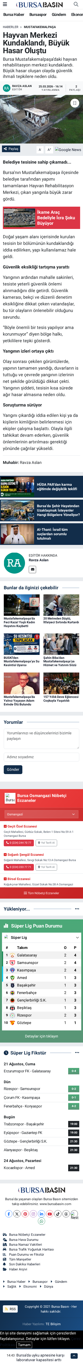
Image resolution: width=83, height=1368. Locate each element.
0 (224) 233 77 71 (20, 867)
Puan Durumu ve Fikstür (26, 1255)
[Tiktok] (58, 1213)
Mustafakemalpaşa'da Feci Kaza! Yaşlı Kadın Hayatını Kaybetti (19, 622)
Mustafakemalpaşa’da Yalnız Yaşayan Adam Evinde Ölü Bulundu (19, 700)
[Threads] (66, 1213)
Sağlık (11, 1287)
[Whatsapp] (41, 1221)
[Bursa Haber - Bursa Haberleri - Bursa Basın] (39, 4)
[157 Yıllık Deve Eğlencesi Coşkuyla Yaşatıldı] (61, 683)
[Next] (74, 1213)
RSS (12, 1309)
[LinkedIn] (41, 1213)
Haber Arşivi (18, 1269)
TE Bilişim (53, 1324)
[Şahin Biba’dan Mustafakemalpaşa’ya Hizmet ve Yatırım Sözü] (61, 644)
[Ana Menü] (5, 4)
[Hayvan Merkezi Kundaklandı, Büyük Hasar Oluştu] (41, 119)
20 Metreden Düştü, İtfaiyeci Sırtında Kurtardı (61, 620)
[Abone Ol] (68, 149)
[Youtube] (49, 1213)
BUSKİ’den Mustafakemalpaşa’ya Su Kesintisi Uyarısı (21, 661)
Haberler (10, 27)
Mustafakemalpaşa (40, 27)
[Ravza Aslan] (14, 563)
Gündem (59, 14)
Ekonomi (30, 1287)
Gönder (13, 769)
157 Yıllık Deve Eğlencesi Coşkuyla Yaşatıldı (61, 698)
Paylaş (13, 149)
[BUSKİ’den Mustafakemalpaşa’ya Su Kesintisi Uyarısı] (22, 644)
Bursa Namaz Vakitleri (25, 1245)
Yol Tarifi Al (48, 842)
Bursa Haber (13, 14)
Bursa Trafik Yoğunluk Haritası (31, 1249)
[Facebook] (8, 1213)
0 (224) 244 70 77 (20, 842)
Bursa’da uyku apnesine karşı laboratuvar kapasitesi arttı (40, 1357)
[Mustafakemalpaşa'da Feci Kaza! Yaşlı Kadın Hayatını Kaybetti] (22, 605)
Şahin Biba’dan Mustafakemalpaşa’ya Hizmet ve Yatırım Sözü (59, 661)
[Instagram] (33, 1213)
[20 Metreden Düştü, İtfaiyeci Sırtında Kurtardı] (61, 605)
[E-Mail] (32, 569)
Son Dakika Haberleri (24, 1264)
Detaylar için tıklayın (41, 1036)
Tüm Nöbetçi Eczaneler (43, 893)
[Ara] (76, 4)
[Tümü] (77, 909)
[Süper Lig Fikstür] (77, 1053)
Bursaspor (38, 14)
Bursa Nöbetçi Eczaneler (27, 1235)
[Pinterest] (25, 1213)
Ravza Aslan (38, 560)
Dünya (48, 1287)
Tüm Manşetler (20, 1259)
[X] (17, 1213)
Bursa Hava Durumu (23, 1240)
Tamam (24, 1345)
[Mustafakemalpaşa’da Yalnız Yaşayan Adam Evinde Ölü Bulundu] (22, 683)
